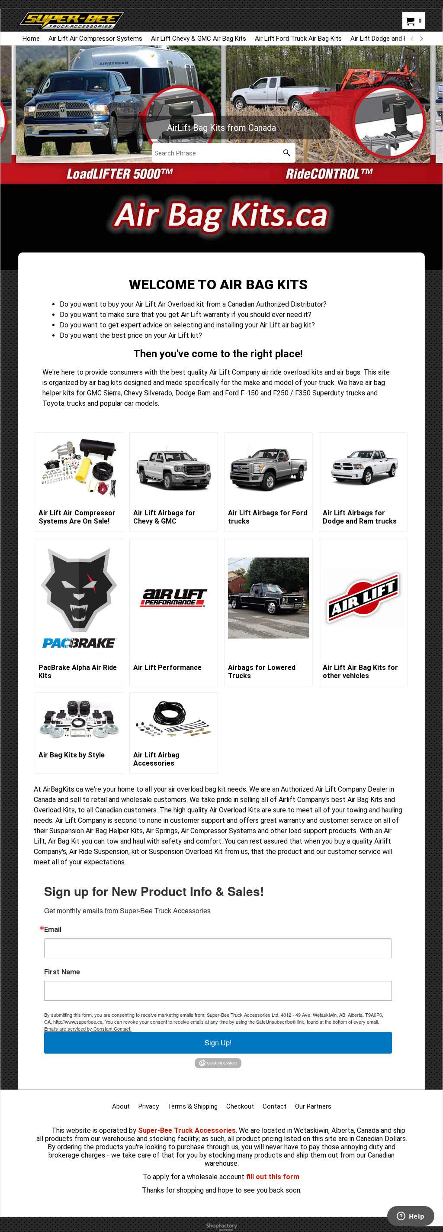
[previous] (412, 38)
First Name (62, 972)
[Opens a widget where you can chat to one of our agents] (410, 1217)
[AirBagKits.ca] (71, 20)
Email (52, 929)
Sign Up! (218, 1043)
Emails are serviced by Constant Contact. (88, 1028)
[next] (421, 38)
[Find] (286, 153)
